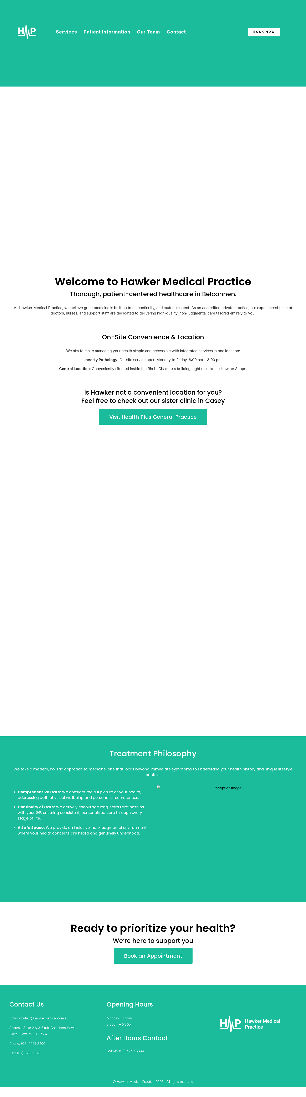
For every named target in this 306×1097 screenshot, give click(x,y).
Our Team (148, 32)
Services (66, 32)
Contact (176, 32)
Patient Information (107, 32)
